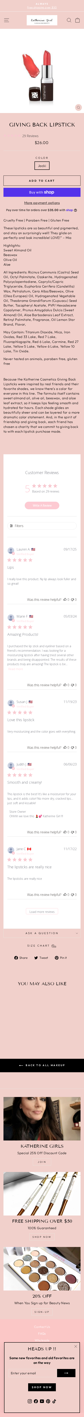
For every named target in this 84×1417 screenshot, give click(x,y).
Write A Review (42, 505)
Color (42, 157)
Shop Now (42, 1236)
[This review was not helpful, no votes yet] (72, 599)
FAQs (42, 1333)
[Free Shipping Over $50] (42, 1194)
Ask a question (42, 933)
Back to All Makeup (45, 1065)
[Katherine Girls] (42, 1119)
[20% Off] (42, 1269)
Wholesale (42, 1340)
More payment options (42, 202)
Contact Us (42, 1327)
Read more (15, 669)
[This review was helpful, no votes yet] (65, 599)
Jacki (42, 165)
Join (42, 1161)
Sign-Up (41, 1311)
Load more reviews (42, 912)
